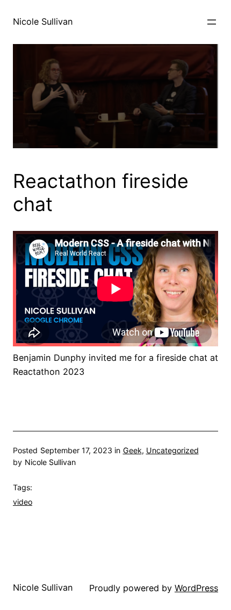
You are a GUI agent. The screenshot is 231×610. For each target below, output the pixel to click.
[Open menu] (211, 22)
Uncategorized (172, 450)
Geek (132, 450)
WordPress (196, 588)
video (22, 501)
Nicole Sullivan (43, 21)
